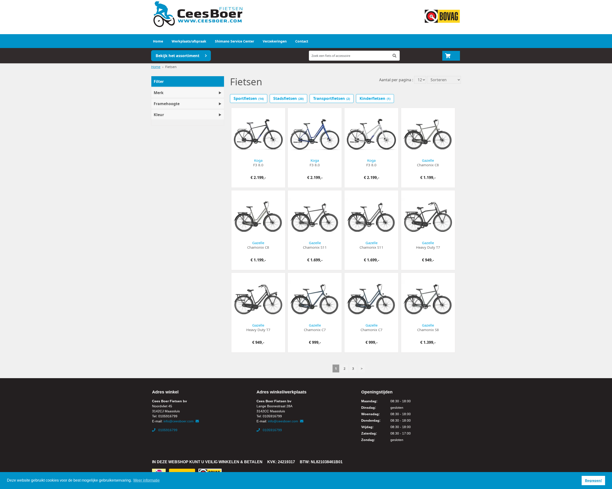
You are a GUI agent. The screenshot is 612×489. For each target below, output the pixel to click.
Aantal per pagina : (396, 79)
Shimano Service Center (234, 41)
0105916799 (167, 430)
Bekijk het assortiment (177, 55)
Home (158, 41)
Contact (301, 41)
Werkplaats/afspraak (189, 41)
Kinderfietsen (375, 98)
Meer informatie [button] (146, 480)
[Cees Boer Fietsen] (198, 14)
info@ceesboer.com (179, 421)
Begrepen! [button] (593, 480)
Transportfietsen (331, 98)
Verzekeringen (275, 41)
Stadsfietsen (288, 98)
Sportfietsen (249, 98)
